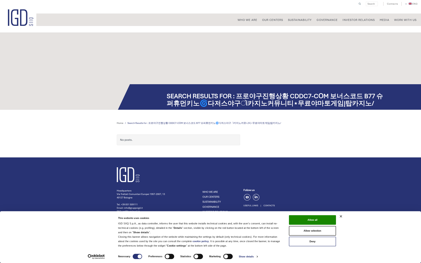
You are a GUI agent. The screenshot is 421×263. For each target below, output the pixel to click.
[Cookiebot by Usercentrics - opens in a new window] (96, 256)
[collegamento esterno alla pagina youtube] (248, 197)
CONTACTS (269, 205)
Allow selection (312, 230)
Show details (246, 256)
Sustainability (211, 201)
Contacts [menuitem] (392, 3)
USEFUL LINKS (250, 205)
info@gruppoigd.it (133, 207)
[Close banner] (341, 216)
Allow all (312, 219)
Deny (312, 241)
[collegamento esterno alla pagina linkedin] (256, 197)
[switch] (169, 256)
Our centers (210, 197)
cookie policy (201, 241)
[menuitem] (413, 3)
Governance (210, 207)
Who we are (210, 192)
